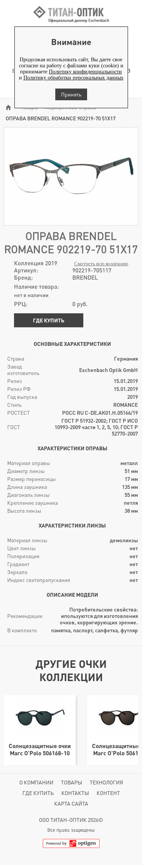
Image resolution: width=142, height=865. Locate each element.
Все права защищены (71, 830)
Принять (71, 94)
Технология (106, 782)
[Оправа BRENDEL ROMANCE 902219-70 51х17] (71, 222)
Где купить (48, 320)
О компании (36, 782)
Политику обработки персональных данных (73, 78)
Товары (71, 782)
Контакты (75, 793)
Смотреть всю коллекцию (101, 263)
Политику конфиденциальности (85, 72)
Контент (108, 793)
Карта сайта (71, 803)
